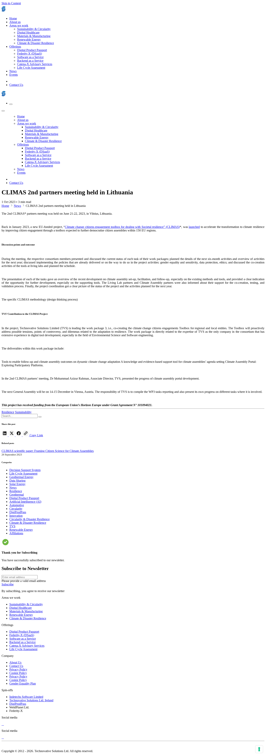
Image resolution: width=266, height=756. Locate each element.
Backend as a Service (22, 642)
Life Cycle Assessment (23, 649)
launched (194, 227)
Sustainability (23, 412)
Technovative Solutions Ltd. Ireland (31, 700)
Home (5, 205)
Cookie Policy (18, 673)
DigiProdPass (17, 703)
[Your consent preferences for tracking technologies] (259, 749)
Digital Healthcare (20, 607)
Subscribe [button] (8, 584)
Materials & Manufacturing (26, 611)
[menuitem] (13, 18)
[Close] (3, 110)
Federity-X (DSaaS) (21, 635)
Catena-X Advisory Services (26, 645)
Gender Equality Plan (22, 683)
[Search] (39, 416)
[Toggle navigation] (10, 104)
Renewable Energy (21, 614)
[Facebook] (19, 435)
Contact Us (16, 84)
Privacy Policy (18, 669)
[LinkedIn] (5, 435)
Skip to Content (11, 3)
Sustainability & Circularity (26, 604)
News (17, 205)
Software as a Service (22, 638)
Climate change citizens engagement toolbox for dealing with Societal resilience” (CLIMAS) (122, 227)
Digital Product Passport (24, 631)
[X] (2, 724)
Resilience (8, 412)
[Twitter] (12, 435)
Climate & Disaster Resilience (27, 618)
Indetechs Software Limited (26, 696)
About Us (15, 662)
